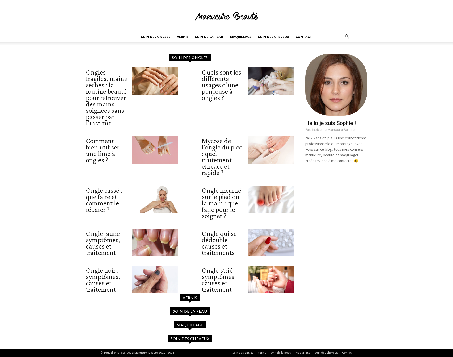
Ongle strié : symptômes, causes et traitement (219, 279)
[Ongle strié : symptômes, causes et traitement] (271, 279)
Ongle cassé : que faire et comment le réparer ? (104, 199)
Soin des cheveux (273, 36)
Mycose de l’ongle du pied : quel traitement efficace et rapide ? (222, 156)
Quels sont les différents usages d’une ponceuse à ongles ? (221, 84)
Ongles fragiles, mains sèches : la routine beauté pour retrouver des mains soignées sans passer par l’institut (106, 97)
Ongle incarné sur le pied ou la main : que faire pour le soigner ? (221, 203)
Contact (304, 36)
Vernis (183, 36)
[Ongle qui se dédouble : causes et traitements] (271, 242)
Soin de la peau (209, 36)
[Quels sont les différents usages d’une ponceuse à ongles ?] (271, 81)
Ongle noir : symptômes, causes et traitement (103, 279)
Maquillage (241, 36)
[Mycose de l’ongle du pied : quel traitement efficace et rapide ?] (271, 150)
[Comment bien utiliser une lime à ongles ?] (155, 150)
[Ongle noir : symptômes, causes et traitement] (155, 279)
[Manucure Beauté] (226, 16)
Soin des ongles (155, 36)
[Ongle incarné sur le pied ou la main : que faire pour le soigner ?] (271, 199)
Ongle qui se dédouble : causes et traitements (219, 242)
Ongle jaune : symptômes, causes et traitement (104, 242)
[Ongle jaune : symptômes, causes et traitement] (155, 242)
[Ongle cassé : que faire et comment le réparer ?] (155, 199)
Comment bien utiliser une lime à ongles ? (102, 150)
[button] (346, 37)
